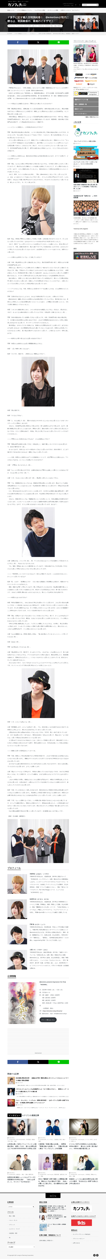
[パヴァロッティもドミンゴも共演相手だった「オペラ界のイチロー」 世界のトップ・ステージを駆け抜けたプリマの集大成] (11, 1091)
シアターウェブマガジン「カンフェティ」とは (68, 4)
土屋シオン (35, 25)
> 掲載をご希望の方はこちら (92, 117)
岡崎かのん (94, 1174)
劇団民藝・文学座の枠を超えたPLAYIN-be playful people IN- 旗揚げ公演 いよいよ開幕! (57, 1216)
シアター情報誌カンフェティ (24, 10)
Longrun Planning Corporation (25, 1255)
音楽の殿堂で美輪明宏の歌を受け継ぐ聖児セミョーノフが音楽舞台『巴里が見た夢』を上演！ (85, 186)
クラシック (12, 1224)
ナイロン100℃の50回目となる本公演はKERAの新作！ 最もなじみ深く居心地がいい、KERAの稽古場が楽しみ (83, 1146)
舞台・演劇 (53, 25)
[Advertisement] (38, 1039)
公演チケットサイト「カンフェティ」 (70, 10)
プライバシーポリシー (78, 1238)
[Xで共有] (38, 42)
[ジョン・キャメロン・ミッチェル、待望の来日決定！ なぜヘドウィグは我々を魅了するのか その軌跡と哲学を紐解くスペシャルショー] (11, 1103)
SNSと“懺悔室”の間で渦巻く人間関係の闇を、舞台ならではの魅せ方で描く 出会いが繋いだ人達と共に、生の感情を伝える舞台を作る (52, 1182)
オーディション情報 (53, 10)
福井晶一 (18, 1174)
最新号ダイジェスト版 (81, 100)
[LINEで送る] (58, 42)
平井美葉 (28, 1139)
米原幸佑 (47, 25)
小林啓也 (87, 1174)
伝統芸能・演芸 (13, 1233)
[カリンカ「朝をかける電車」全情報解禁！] (43, 1227)
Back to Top (53, 1196)
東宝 (60, 1139)
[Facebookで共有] (17, 42)
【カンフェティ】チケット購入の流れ (85, 141)
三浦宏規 (56, 1139)
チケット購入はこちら (48, 1020)
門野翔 (59, 25)
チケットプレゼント (81, 114)
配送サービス (79, 109)
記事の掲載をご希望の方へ (46, 1240)
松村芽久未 (41, 25)
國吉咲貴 (56, 1174)
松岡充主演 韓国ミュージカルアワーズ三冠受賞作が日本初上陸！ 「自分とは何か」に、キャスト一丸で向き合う (21, 1179)
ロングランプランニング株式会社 (81, 1234)
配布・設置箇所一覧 (81, 104)
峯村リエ (73, 1141)
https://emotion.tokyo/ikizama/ (52, 1011)
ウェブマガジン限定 (40, 10)
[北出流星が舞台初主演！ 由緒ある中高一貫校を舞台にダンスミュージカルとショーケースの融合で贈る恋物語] (11, 1080)
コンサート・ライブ (14, 1229)
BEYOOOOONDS (20, 1139)
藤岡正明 (31, 1174)
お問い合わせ (76, 1243)
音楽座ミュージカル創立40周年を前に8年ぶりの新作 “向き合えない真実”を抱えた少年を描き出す (83, 1181)
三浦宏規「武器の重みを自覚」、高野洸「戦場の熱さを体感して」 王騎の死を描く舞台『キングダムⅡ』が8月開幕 (52, 1146)
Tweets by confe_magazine (81, 229)
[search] (97, 5)
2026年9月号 (12, 1139)
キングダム (50, 1139)
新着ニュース (10, 10)
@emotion (20, 25)
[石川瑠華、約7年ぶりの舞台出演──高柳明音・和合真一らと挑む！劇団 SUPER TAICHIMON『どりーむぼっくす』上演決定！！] (43, 1209)
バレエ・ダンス (13, 1220)
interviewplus (81, 1139)
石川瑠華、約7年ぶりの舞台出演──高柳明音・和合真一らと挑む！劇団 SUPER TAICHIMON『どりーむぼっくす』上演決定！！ (57, 1208)
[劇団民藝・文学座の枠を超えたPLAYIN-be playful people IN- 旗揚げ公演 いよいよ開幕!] (43, 1218)
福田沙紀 (62, 1174)
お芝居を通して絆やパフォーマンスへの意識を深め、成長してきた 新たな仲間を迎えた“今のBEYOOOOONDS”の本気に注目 (22, 1146)
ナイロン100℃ (89, 1139)
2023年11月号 (27, 25)
